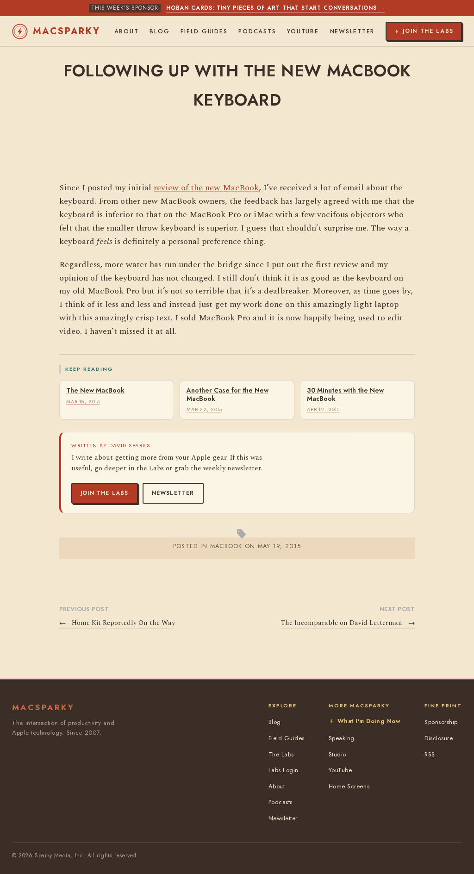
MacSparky (66, 31)
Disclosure (438, 738)
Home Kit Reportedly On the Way (117, 623)
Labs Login (283, 770)
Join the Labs (105, 493)
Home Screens (349, 786)
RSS (429, 754)
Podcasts (257, 31)
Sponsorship (441, 722)
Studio (337, 754)
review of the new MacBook (206, 187)
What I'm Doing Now (368, 721)
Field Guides (204, 31)
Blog (159, 31)
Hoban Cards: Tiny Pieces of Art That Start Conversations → (275, 8)
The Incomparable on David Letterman (348, 623)
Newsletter (173, 493)
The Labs (281, 754)
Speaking (342, 738)
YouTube (302, 31)
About (126, 31)
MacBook (226, 546)
